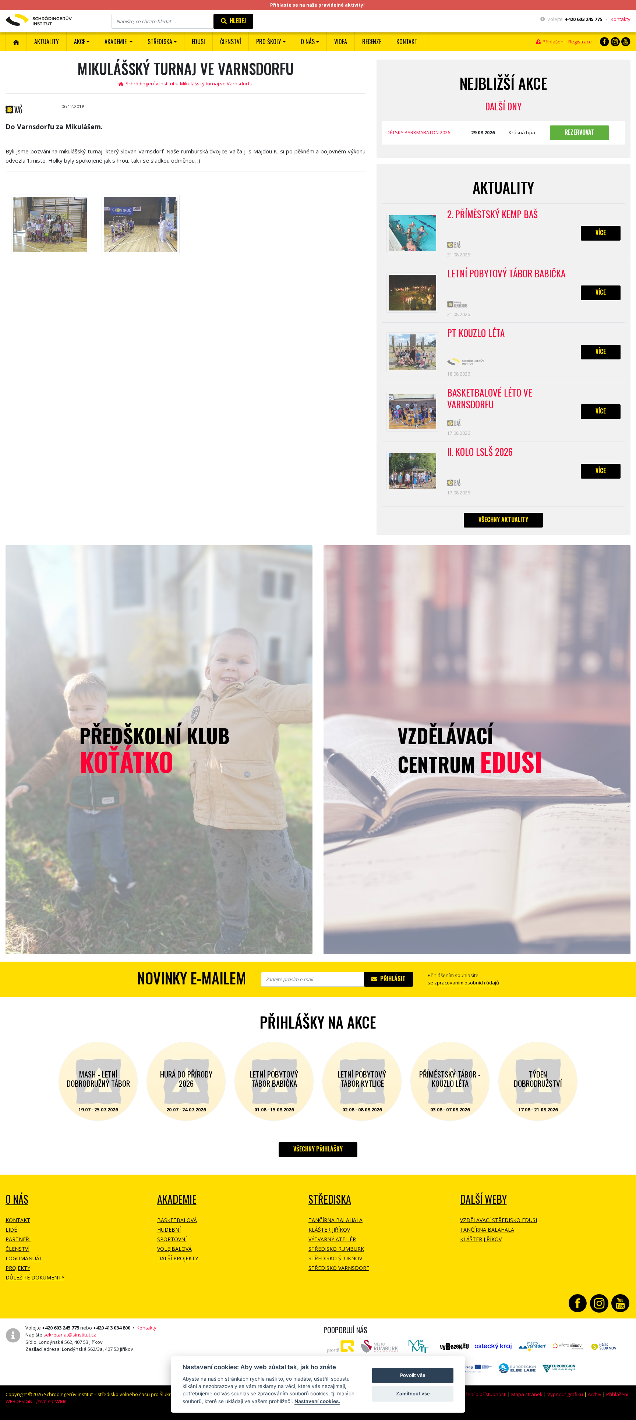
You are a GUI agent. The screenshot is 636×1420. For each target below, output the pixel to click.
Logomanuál (24, 1258)
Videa (340, 41)
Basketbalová (177, 1220)
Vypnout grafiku (565, 1394)
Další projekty (177, 1258)
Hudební (169, 1229)
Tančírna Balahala (335, 1220)
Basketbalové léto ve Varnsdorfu (489, 399)
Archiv (594, 1394)
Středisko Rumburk (336, 1248)
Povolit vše (412, 1375)
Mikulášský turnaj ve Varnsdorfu (216, 83)
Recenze (371, 41)
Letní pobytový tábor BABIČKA (506, 273)
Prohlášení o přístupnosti (478, 1394)
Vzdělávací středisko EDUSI (498, 1220)
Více (601, 232)
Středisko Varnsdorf (338, 1267)
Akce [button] (79, 41)
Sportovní (172, 1239)
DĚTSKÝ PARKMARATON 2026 (418, 132)
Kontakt (406, 41)
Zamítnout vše (413, 1393)
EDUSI (198, 41)
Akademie (177, 1199)
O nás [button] (308, 41)
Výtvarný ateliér (332, 1239)
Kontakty (620, 19)
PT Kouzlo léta (476, 333)
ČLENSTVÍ (230, 41)
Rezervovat (579, 132)
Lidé (11, 1229)
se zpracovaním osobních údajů (463, 982)
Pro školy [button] (268, 41)
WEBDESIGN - (36, 1401)
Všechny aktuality (503, 519)
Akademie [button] (116, 41)
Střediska (329, 1199)
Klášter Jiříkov (329, 1229)
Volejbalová (174, 1248)
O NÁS (17, 1199)
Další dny (503, 106)
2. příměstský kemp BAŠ (492, 214)
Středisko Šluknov (335, 1258)
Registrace (580, 41)
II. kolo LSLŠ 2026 (480, 452)
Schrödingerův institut (148, 83)
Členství (17, 1248)
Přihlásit (391, 978)
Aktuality (46, 41)
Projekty (18, 1267)
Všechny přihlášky (318, 1148)
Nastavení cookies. (317, 1401)
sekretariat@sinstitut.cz (69, 1334)
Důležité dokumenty (35, 1277)
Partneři (18, 1239)
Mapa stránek (527, 1394)
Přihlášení (552, 41)
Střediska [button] (160, 41)
